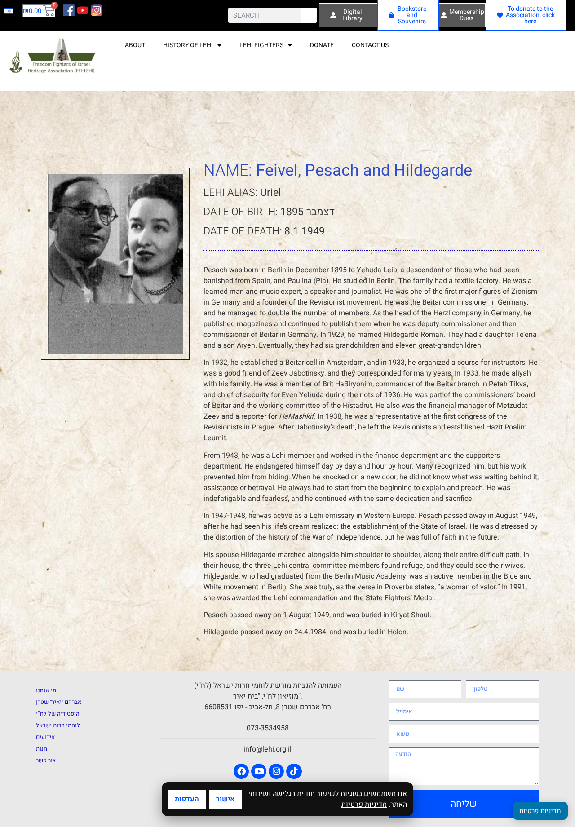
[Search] (309, 15)
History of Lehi (188, 45)
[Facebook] (241, 771)
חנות (41, 748)
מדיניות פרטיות (364, 804)
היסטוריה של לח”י (58, 713)
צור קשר (46, 760)
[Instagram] (276, 771)
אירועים (45, 737)
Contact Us (370, 45)
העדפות (187, 799)
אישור (225, 799)
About (135, 45)
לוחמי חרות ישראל (58, 725)
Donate (322, 45)
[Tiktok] (293, 771)
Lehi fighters (261, 45)
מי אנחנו (46, 690)
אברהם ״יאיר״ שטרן (58, 702)
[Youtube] (258, 771)
